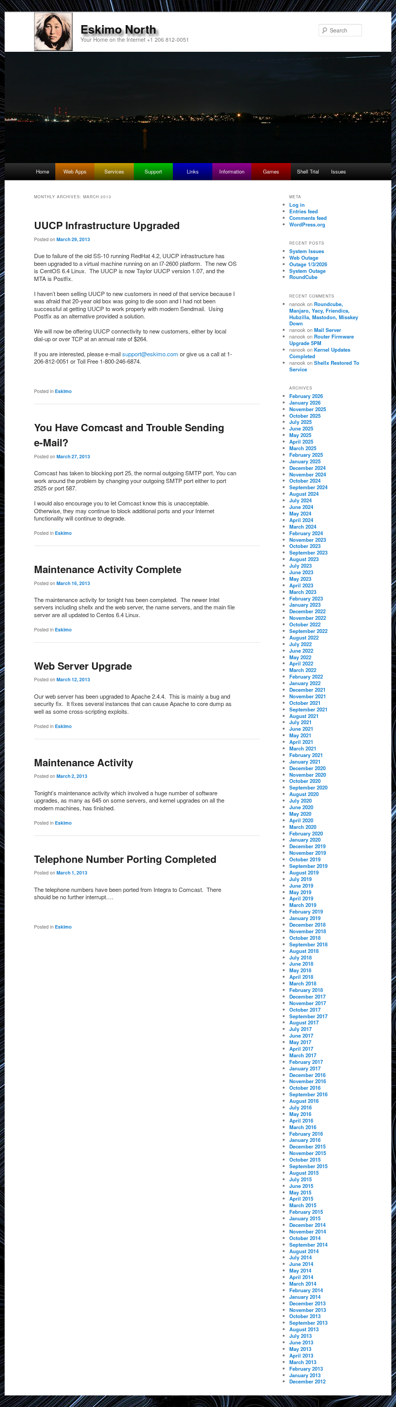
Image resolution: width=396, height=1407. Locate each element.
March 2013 (302, 1362)
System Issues (306, 251)
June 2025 (301, 428)
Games (271, 171)
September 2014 (308, 1244)
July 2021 (300, 722)
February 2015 (306, 1211)
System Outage (307, 270)
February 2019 (306, 911)
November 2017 (307, 1003)
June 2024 (301, 506)
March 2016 (302, 1127)
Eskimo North (118, 28)
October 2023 (305, 546)
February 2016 (306, 1133)
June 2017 (301, 1035)
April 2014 (301, 1277)
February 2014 (306, 1290)
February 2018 (306, 990)
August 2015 (304, 1172)
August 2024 (304, 493)
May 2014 (300, 1270)
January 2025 (305, 461)
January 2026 (305, 402)
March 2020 (302, 826)
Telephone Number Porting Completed (125, 859)
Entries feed (303, 211)
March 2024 (302, 526)
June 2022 (301, 650)
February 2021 (306, 755)
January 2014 (305, 1296)
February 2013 (306, 1368)
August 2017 (304, 1022)
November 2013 (307, 1309)
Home (42, 171)
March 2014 (302, 1283)
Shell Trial (308, 171)
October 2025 (305, 415)
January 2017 (305, 1068)
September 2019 (308, 865)
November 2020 (307, 774)
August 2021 (304, 716)
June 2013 (301, 1342)
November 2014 (307, 1231)
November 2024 (307, 474)
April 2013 (301, 1355)
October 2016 (305, 1087)
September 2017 (308, 1016)
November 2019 (307, 852)
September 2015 (308, 1166)
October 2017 (305, 1009)
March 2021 (302, 748)
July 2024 (300, 500)
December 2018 (307, 924)
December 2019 (307, 846)
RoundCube (303, 277)
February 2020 (306, 833)
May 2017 (300, 1042)
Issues (338, 171)
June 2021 (301, 728)
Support (153, 171)
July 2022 (300, 644)
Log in (297, 204)
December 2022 (307, 611)
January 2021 (305, 761)
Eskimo (63, 391)
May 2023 (300, 578)
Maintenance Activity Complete (107, 569)
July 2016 (300, 1107)
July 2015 (300, 1179)
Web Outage (303, 257)
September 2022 (308, 631)
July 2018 (300, 957)
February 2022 (306, 676)
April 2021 (301, 741)
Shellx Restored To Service (324, 366)
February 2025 (306, 454)
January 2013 (305, 1375)
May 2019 (300, 892)
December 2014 (307, 1224)
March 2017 (302, 1055)
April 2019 (301, 898)
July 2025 (300, 421)
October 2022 (305, 624)
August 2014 (304, 1251)
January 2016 (305, 1139)
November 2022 (307, 617)
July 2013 (300, 1335)
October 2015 (305, 1159)
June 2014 (301, 1263)
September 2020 (308, 787)
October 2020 (305, 780)
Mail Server (327, 329)
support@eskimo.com (150, 354)
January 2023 (305, 604)
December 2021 (307, 689)
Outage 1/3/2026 (308, 264)
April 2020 (301, 820)
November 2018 (307, 931)
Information (231, 171)
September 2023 (308, 552)
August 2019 (304, 872)
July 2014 (300, 1257)
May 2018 (300, 970)
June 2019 (301, 885)
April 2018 (301, 976)
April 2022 (301, 663)
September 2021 (308, 709)
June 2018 (301, 963)
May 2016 (300, 1114)
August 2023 (304, 559)
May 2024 (300, 513)
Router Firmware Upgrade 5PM (321, 340)
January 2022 (305, 683)
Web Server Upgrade (83, 665)
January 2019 (305, 918)
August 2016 (304, 1100)
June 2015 (301, 1185)
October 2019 (305, 859)
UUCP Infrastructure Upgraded (107, 225)
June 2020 (301, 807)
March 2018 (302, 983)
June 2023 (301, 572)
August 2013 (304, 1329)
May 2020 (300, 813)
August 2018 (304, 950)
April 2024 (301, 520)
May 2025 (300, 435)
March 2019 (302, 905)
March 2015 (302, 1205)
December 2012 (307, 1381)
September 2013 (308, 1322)
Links (193, 171)
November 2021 (307, 696)
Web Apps (75, 171)
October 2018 (305, 937)
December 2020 (307, 768)
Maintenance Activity (83, 762)
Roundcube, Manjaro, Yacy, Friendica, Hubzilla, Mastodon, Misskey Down (323, 313)
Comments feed (308, 217)
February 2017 (306, 1061)
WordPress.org (307, 224)
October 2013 (305, 1316)
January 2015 (305, 1218)
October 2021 (305, 702)
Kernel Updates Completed (319, 353)
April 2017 (301, 1048)
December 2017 (307, 996)
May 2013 (300, 1349)
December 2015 (307, 1146)
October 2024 (305, 480)
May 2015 (300, 1192)
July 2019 (300, 879)
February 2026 (306, 396)
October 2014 (305, 1238)
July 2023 (300, 565)
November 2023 (307, 539)
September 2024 (308, 487)
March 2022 (302, 670)
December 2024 (307, 467)
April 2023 (301, 585)
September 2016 (308, 1094)
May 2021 (300, 735)
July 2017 (300, 1029)
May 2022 (300, 657)
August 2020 (304, 794)
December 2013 (307, 1303)
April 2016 (301, 1120)
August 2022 (304, 637)
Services (114, 171)
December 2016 (307, 1075)
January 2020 (305, 839)
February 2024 (306, 533)
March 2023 (302, 591)
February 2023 (306, 598)
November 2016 (307, 1081)
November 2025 (307, 409)
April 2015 (301, 1198)
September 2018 (308, 944)
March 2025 (302, 448)
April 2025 (301, 441)
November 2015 (307, 1153)
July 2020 (300, 800)
